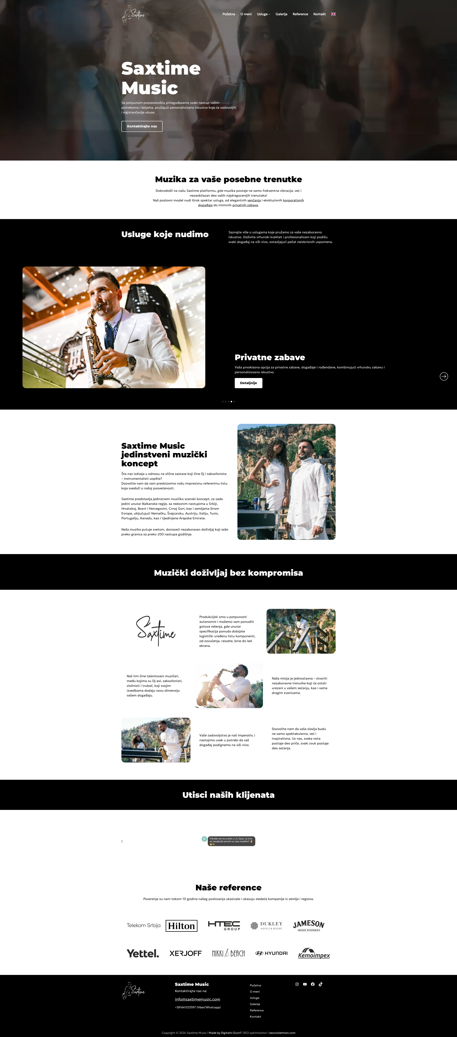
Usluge (262, 14)
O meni (255, 991)
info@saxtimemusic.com (197, 999)
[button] (142, 126)
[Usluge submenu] (269, 14)
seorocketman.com (282, 1033)
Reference (257, 1010)
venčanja (254, 200)
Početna (255, 985)
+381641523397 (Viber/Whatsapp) (198, 1007)
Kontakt (255, 1016)
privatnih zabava (245, 205)
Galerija (255, 1004)
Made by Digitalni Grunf (225, 1033)
